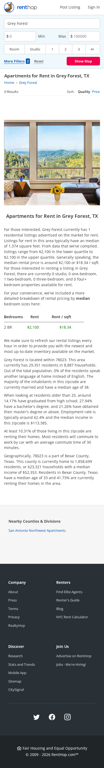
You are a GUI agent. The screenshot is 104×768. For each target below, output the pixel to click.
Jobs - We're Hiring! (71, 664)
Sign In (94, 7)
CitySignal (16, 689)
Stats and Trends (21, 664)
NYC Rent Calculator (72, 617)
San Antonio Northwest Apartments (37, 530)
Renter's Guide (67, 600)
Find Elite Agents (69, 591)
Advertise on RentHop (73, 655)
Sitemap (14, 681)
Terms (13, 608)
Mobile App (17, 672)
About (13, 591)
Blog (59, 608)
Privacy (14, 617)
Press (12, 600)
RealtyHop (16, 625)
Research (15, 655)
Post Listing (70, 7)
